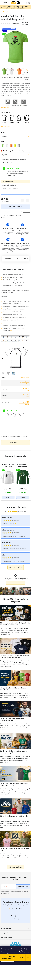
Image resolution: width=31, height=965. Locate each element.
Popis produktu (8, 258)
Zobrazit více (15, 567)
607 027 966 (17, 908)
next (29, 476)
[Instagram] (18, 919)
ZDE (11, 330)
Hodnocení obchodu (15, 507)
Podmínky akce (11, 175)
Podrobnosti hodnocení (25, 23)
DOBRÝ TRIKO (26, 212)
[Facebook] (14, 919)
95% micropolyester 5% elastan (24, 402)
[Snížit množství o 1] (22, 200)
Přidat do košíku (15, 207)
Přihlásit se (23, 887)
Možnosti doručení (8, 163)
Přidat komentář (15, 442)
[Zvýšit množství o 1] (27, 200)
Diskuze (18, 258)
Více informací (5, 107)
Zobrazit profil (14, 583)
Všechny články (15, 867)
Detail (8, 497)
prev (1, 476)
